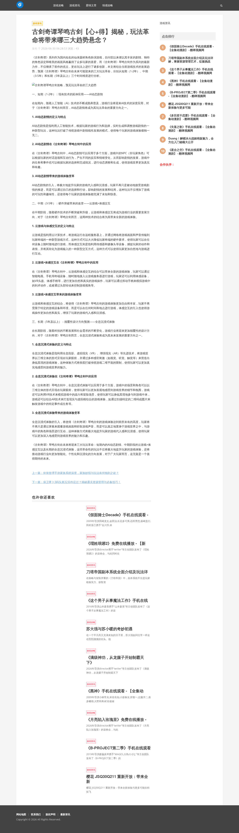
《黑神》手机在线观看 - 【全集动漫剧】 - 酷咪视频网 (190, 82)
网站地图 (21, 814)
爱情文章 (91, 5)
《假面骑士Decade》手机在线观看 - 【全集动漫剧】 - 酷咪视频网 (191, 48)
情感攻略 (107, 5)
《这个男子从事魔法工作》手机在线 (117, 600)
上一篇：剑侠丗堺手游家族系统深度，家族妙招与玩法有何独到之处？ (75, 473)
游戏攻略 (58, 5)
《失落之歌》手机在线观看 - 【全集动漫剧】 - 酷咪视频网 (191, 128)
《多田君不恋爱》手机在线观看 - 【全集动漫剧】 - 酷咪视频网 (191, 117)
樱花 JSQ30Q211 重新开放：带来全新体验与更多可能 (190, 105)
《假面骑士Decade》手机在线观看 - (117, 514)
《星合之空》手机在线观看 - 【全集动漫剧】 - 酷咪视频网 (191, 151)
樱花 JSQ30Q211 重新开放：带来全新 (117, 779)
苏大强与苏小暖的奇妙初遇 (109, 628)
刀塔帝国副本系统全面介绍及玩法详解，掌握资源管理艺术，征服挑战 (190, 59)
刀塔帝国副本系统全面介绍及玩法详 (117, 571)
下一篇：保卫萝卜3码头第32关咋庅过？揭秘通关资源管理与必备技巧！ (76, 482)
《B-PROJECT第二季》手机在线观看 (118, 748)
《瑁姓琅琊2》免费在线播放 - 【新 (116, 543)
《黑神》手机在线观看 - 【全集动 (114, 691)
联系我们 (36, 814)
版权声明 (50, 814)
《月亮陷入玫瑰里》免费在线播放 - (116, 719)
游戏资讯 (74, 5)
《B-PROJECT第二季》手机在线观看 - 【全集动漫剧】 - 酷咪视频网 (192, 94)
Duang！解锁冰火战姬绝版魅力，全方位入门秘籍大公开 (191, 140)
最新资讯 (65, 814)
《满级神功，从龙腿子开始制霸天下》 (115, 659)
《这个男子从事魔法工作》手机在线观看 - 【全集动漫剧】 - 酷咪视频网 (190, 71)
